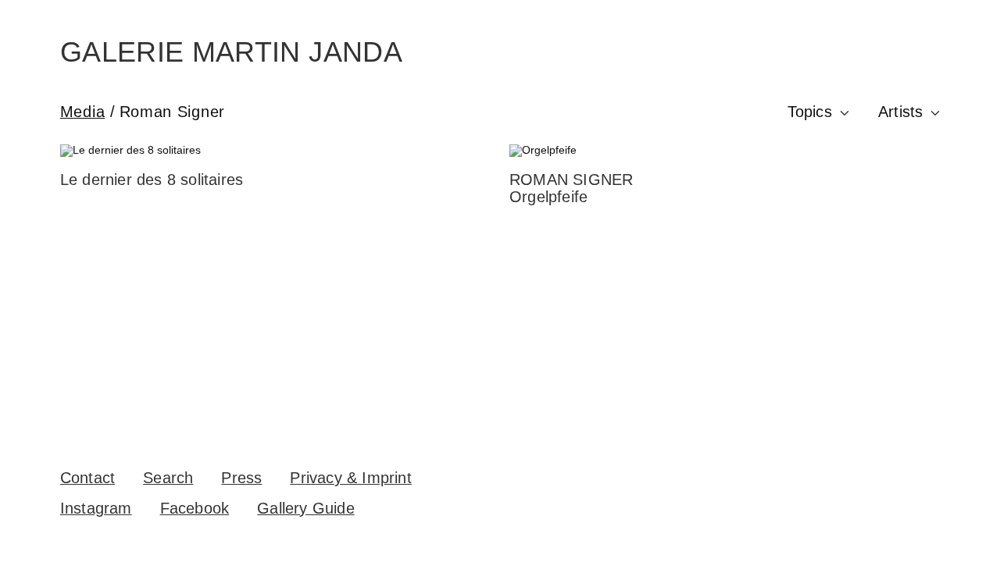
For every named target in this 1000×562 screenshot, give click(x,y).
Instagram (96, 508)
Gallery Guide (306, 508)
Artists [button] (900, 111)
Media (82, 111)
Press (241, 477)
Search (168, 477)
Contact (87, 477)
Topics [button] (810, 111)
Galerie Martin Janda (231, 52)
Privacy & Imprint (350, 477)
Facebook (195, 508)
